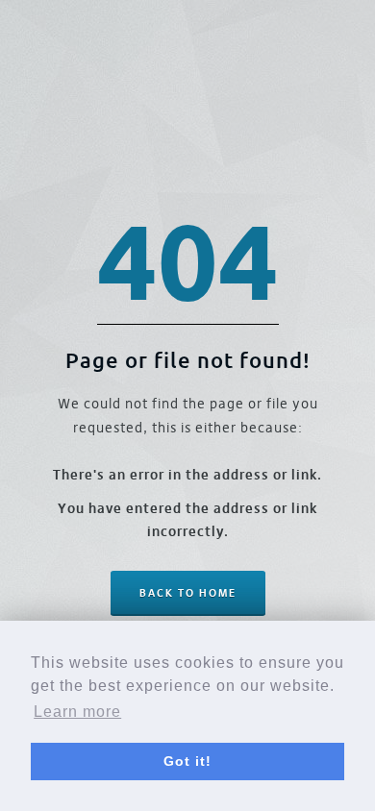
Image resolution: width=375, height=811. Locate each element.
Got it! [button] (187, 761)
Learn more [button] (77, 711)
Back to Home (188, 593)
